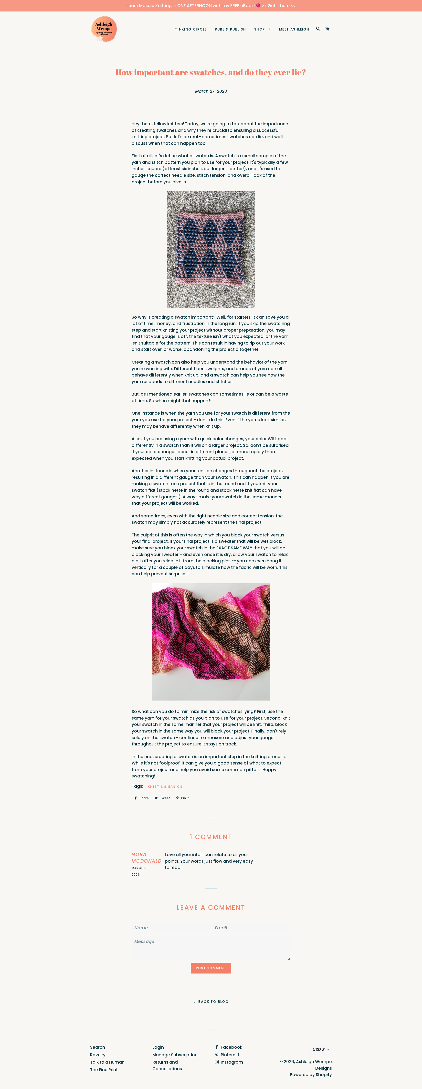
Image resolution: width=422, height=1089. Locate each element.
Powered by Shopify (311, 1075)
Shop (260, 29)
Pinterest (229, 1055)
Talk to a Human (107, 1062)
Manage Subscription (175, 1055)
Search (97, 1047)
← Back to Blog (211, 1001)
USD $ (319, 1049)
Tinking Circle (191, 29)
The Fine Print (104, 1070)
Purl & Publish (230, 29)
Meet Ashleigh (294, 29)
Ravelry (98, 1055)
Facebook (231, 1047)
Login (158, 1047)
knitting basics (165, 786)
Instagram (231, 1062)
